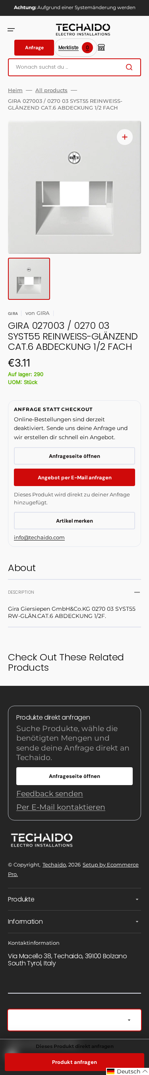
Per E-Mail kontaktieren (60, 807)
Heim (15, 90)
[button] (11, 30)
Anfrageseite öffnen (74, 456)
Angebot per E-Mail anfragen (75, 477)
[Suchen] (130, 67)
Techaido (54, 864)
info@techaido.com (39, 537)
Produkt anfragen (74, 1062)
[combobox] (74, 67)
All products (51, 90)
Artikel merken (74, 520)
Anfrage (34, 47)
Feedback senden (49, 793)
